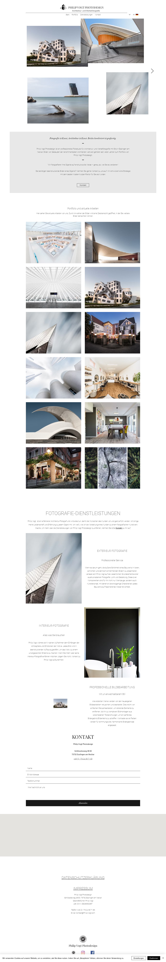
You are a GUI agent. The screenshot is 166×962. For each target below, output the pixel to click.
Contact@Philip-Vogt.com (85, 913)
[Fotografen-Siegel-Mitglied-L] (73, 952)
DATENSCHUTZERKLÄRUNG (83, 878)
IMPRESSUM (83, 888)
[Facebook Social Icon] (92, 952)
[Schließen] (163, 958)
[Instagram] (83, 952)
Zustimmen (153, 958)
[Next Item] (152, 71)
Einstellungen (139, 958)
